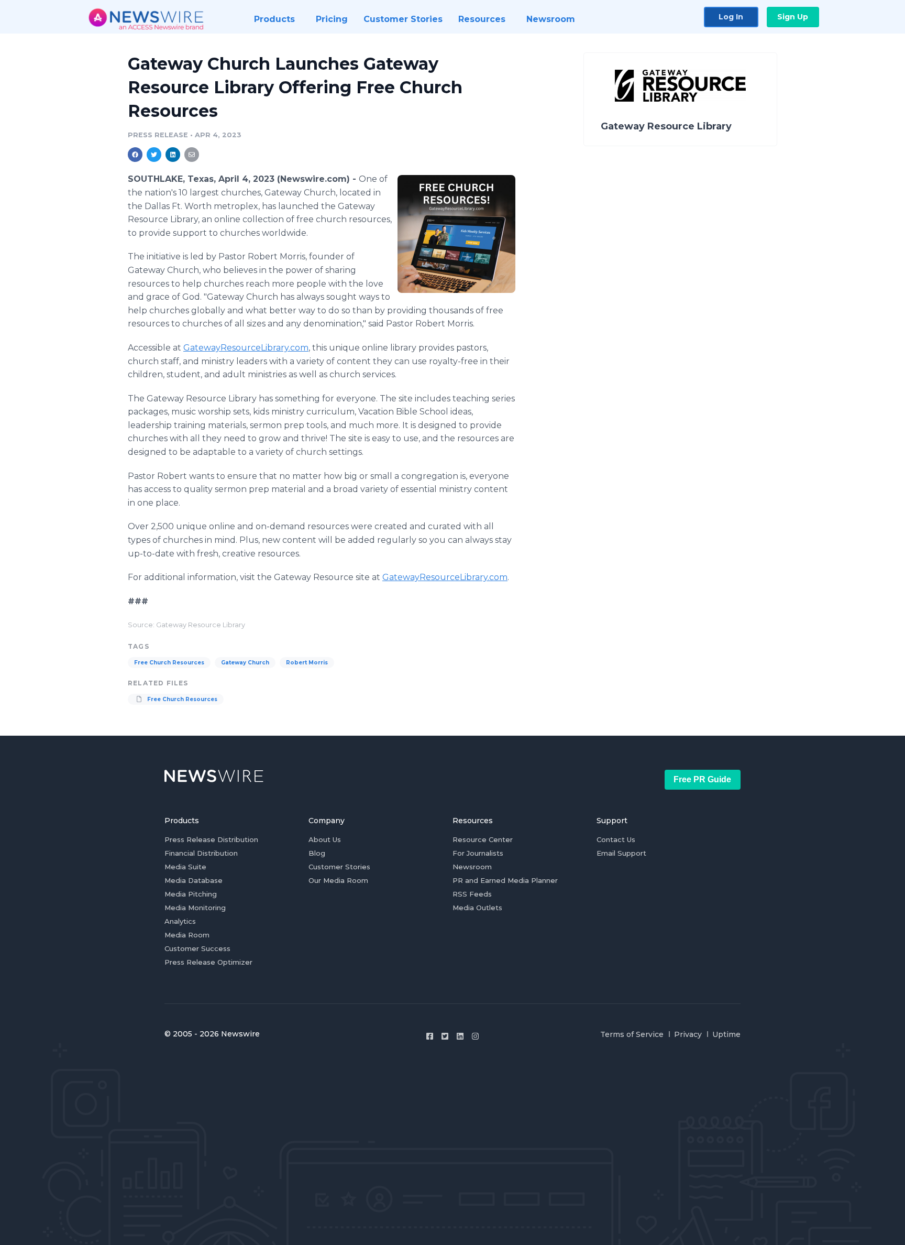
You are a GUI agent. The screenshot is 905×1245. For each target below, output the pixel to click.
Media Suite (185, 866)
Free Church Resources (169, 662)
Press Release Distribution (211, 839)
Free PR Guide (702, 779)
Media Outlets (477, 907)
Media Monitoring (195, 907)
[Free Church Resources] (456, 233)
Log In (731, 16)
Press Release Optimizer (208, 962)
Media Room (186, 935)
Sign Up (792, 16)
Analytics (180, 921)
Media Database (193, 880)
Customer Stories (339, 866)
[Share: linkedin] (173, 154)
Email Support (621, 853)
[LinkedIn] (460, 1036)
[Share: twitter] (154, 154)
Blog (316, 853)
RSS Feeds (472, 894)
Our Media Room (338, 880)
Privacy (688, 1034)
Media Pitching (190, 894)
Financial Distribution (201, 853)
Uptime (726, 1034)
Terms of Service (632, 1034)
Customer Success (197, 948)
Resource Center (482, 839)
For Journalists (477, 853)
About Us (324, 839)
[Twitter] (445, 1036)
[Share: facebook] (135, 154)
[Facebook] (429, 1036)
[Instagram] (475, 1036)
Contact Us (616, 839)
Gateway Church (245, 662)
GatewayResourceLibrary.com (245, 348)
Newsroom (472, 866)
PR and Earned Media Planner (505, 880)
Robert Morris (307, 662)
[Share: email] (192, 154)
